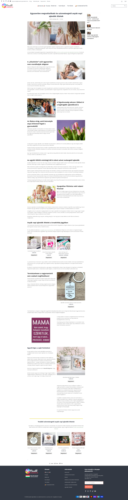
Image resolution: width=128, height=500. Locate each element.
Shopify (60, 497)
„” (46, 230)
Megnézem (34, 255)
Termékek (47, 482)
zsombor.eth (49, 497)
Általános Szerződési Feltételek (72, 479)
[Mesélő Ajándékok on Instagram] (3, 1)
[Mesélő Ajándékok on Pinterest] (6, 1)
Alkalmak (47, 477)
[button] (54, 6)
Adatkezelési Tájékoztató (70, 482)
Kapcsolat (43, 1)
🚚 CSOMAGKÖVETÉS (49, 484)
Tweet (52, 463)
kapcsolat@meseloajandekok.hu (20, 1)
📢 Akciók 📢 (47, 472)
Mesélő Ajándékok (32, 497)
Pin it (62, 463)
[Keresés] (125, 5)
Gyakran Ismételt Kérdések (71, 484)
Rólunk (48, 1)
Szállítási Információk (69, 474)
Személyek (47, 479)
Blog (31, 1)
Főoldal (46, 474)
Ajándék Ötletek (68, 487)
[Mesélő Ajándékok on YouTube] (10, 1)
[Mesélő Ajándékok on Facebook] (1, 1)
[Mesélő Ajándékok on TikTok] (8, 1)
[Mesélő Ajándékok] (7, 5)
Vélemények (36, 1)
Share (57, 463)
